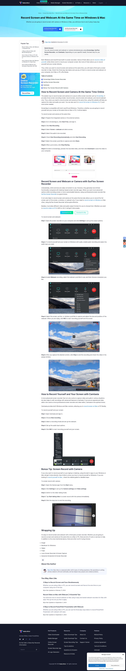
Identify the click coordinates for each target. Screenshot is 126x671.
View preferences (115, 665)
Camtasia (46, 85)
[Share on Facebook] (124, 238)
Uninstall (97, 650)
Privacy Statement (109, 668)
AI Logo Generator (53, 652)
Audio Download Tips (70, 638)
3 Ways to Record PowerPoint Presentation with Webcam (63, 607)
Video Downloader (53, 634)
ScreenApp (100, 96)
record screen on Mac (90, 406)
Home (39, 13)
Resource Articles (69, 654)
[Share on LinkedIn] (124, 246)
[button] (123, 654)
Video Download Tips (70, 634)
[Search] (36, 649)
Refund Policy (98, 634)
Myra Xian (48, 42)
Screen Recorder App (54, 648)
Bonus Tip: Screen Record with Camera (55, 88)
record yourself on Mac (55, 477)
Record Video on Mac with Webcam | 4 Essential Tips (61, 594)
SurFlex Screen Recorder (51, 82)
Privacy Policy (98, 638)
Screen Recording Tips (48, 13)
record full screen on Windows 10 (89, 102)
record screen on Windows (92, 200)
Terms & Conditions (100, 646)
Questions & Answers (70, 650)
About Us (83, 634)
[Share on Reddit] (124, 243)
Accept (97, 665)
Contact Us (83, 638)
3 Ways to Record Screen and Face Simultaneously (61, 582)
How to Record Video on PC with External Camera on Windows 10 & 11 (30, 56)
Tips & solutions (69, 646)
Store (94, 3)
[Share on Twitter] (124, 241)
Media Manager (55, 3)
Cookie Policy (102, 668)
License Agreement (100, 642)
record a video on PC (49, 208)
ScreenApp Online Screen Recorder (54, 79)
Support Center (85, 642)
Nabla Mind (25, 3)
